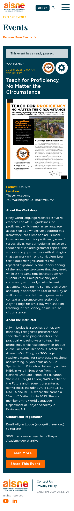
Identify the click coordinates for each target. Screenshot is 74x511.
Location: (13, 191)
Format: (11, 187)
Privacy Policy (47, 485)
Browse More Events (17, 37)
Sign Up (42, 8)
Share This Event (25, 464)
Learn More (22, 453)
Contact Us (45, 481)
